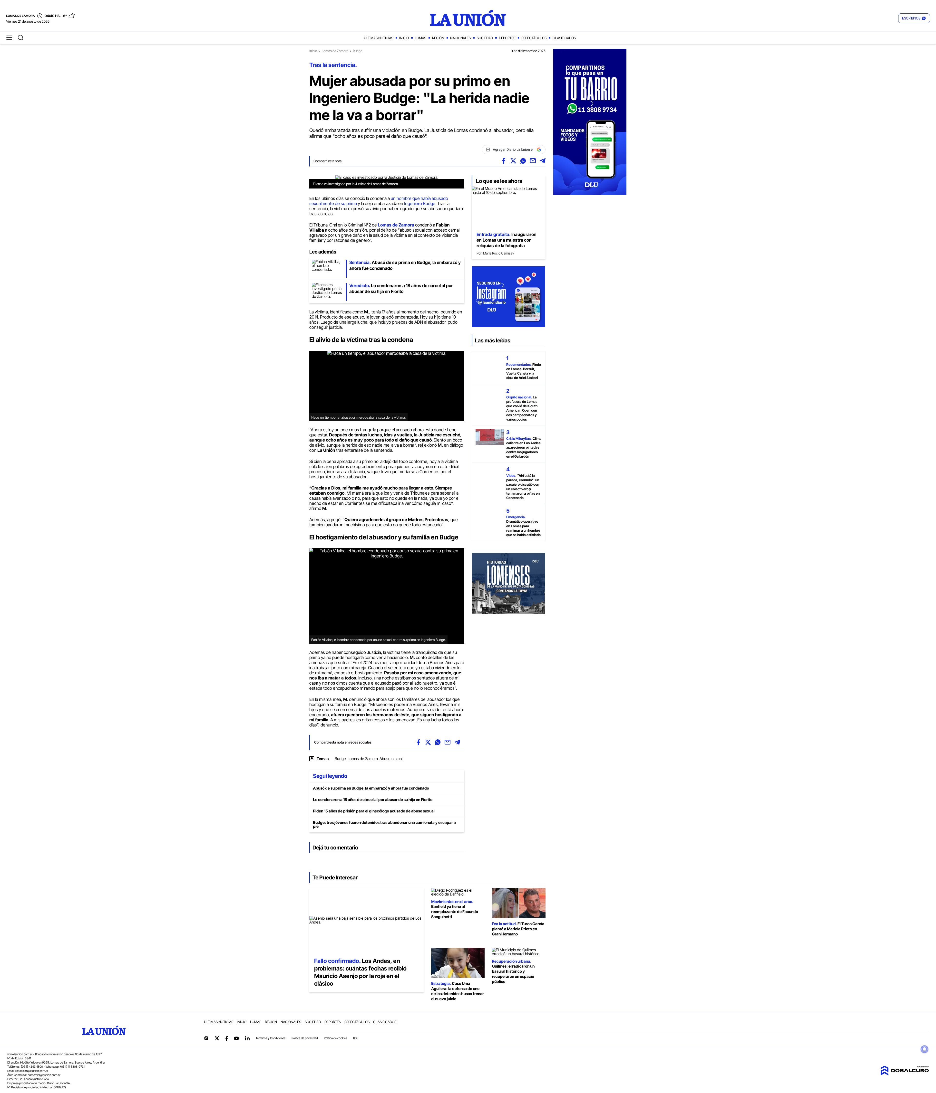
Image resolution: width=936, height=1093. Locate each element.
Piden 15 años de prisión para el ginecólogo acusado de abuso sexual (374, 811)
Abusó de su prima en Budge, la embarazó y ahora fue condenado (371, 788)
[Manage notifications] (924, 1049)
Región (438, 38)
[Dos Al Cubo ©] (904, 1074)
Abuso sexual (391, 758)
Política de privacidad (305, 1038)
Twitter (216, 1038)
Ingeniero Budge (419, 203)
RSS (355, 1038)
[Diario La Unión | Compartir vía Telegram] (543, 161)
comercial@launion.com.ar (44, 1075)
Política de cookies (335, 1038)
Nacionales (460, 38)
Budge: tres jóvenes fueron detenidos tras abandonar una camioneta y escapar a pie (384, 824)
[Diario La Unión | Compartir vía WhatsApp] (523, 161)
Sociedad (485, 38)
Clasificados (564, 38)
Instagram (206, 1038)
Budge (340, 758)
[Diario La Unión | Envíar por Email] (533, 161)
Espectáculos (533, 38)
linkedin (247, 1038)
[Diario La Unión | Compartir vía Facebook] (504, 161)
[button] (914, 18)
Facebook (226, 1038)
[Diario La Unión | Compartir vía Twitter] (513, 161)
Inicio (404, 38)
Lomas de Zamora (335, 51)
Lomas (420, 38)
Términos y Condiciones (270, 1038)
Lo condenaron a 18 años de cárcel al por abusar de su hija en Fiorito (372, 799)
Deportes (507, 38)
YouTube (236, 1038)
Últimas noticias (378, 38)
